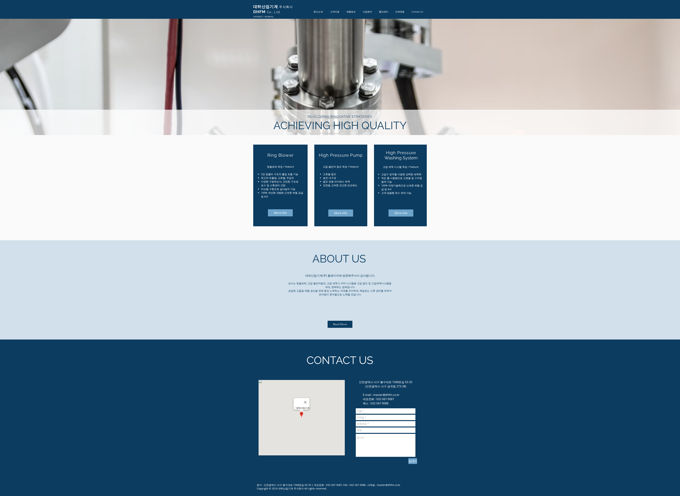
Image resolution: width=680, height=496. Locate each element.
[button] (318, 12)
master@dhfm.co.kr (386, 395)
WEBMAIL (269, 17)
